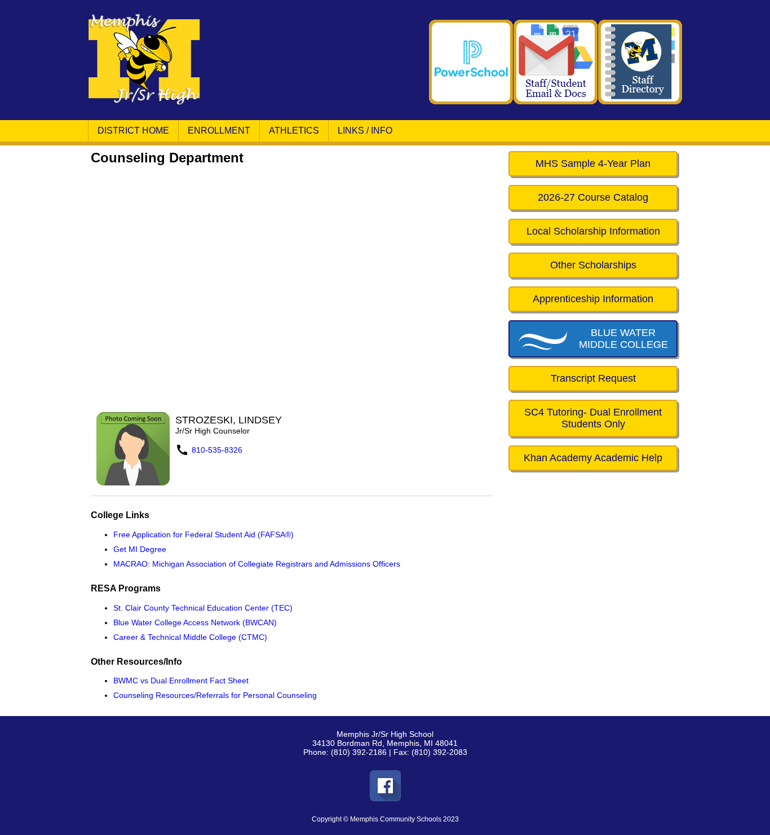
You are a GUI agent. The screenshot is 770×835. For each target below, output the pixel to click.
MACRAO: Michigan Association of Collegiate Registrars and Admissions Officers (256, 563)
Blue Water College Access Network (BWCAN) (195, 622)
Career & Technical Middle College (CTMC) (190, 637)
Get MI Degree (139, 549)
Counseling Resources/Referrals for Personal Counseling (215, 695)
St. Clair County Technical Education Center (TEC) (203, 607)
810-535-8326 (217, 449)
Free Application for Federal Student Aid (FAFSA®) (203, 534)
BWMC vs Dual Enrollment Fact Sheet (181, 680)
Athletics (294, 130)
